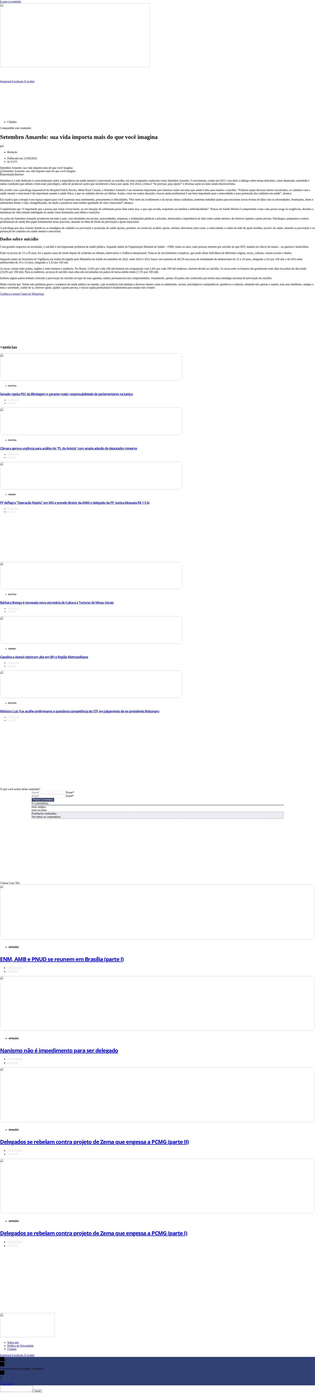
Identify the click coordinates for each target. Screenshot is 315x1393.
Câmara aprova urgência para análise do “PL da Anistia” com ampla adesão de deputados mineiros (68, 448)
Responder (7, 1383)
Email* (70, 795)
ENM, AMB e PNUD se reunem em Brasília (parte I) (62, 959)
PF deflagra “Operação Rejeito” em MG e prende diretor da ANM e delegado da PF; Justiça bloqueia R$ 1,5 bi (74, 502)
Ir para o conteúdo (10, 1)
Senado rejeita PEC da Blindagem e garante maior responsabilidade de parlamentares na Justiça (66, 394)
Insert (38, 1391)
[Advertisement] (88, 91)
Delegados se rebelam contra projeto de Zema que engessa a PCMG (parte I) (93, 1233)
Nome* (70, 792)
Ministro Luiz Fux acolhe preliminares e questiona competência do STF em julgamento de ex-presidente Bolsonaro (79, 711)
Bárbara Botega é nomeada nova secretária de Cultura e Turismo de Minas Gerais (57, 602)
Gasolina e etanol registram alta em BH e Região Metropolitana (44, 657)
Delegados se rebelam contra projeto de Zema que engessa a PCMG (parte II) (94, 1141)
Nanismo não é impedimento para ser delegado (59, 1050)
